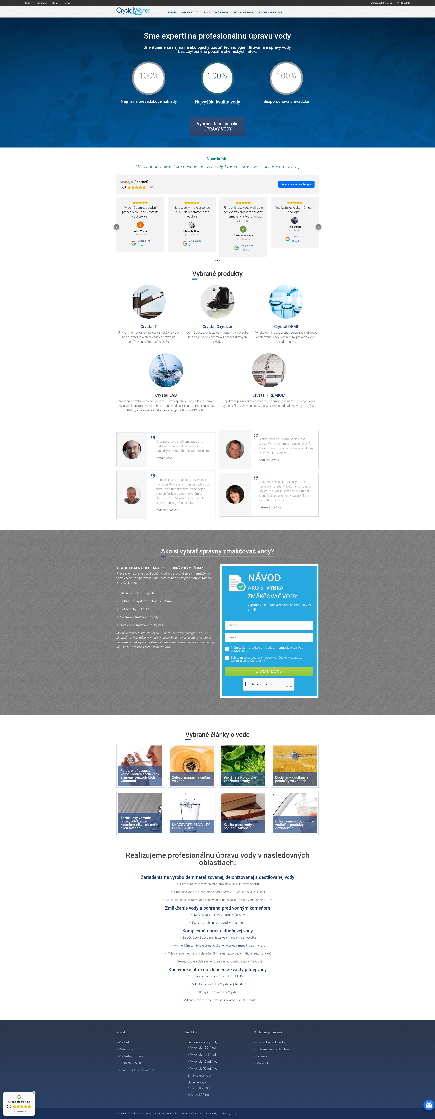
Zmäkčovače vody (216, 12)
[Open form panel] (428, 1105)
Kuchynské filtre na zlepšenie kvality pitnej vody (217, 969)
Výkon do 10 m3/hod (204, 1061)
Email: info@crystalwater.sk (137, 1070)
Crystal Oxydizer (217, 326)
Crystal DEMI (286, 326)
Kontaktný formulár (131, 1056)
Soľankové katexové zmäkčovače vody (219, 914)
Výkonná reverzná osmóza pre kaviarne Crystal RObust (219, 1000)
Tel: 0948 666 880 (131, 1063)
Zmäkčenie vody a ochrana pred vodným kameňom (217, 908)
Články (28, 3)
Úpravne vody (243, 12)
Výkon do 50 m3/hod (204, 1068)
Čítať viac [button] (192, 221)
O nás (55, 3)
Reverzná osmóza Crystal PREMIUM (219, 976)
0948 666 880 (403, 3)
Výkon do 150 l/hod (203, 1047)
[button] (116, 227)
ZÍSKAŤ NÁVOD (269, 671)
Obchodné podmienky (270, 1042)
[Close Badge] (34, 1093)
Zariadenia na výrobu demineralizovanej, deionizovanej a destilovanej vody (217, 877)
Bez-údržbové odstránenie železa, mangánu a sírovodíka (219, 937)
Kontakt (67, 3)
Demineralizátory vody (182, 12)
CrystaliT (149, 326)
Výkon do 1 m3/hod (203, 1054)
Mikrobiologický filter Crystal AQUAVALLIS (219, 984)
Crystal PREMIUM (269, 395)
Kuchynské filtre (270, 12)
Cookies (261, 1056)
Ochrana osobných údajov (248, 660)
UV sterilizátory (200, 1087)
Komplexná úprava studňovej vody (217, 931)
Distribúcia (42, 3)
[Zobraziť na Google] (140, 224)
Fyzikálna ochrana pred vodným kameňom (219, 922)
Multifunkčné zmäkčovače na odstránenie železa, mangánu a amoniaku (219, 945)
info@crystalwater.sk (381, 3)
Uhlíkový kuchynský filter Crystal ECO (219, 992)
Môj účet (262, 1063)
